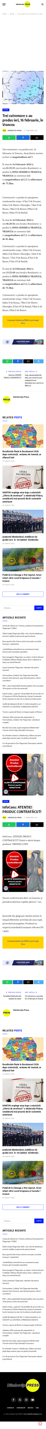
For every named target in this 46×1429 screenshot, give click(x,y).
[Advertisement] (23, 42)
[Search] (42, 4)
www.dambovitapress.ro (33, 1414)
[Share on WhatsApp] (9, 137)
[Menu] (4, 4)
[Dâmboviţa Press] (23, 4)
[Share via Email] (37, 137)
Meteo (30, 1408)
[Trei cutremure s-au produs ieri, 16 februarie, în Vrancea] (23, 103)
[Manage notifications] (40, 1424)
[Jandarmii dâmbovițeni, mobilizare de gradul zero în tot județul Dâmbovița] (23, 521)
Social (5, 110)
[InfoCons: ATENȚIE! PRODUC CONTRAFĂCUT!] (23, 795)
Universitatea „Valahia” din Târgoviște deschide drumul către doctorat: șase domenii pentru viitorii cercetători (21, 678)
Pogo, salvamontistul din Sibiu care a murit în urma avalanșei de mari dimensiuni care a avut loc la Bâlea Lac (34, 380)
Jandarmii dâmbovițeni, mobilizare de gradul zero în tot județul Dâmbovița (20, 538)
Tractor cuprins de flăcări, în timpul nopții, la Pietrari (22, 712)
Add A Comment (23, 594)
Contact (10, 1408)
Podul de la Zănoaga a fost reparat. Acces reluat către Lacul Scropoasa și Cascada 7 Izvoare (21, 577)
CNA (37, 1408)
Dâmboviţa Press (15, 130)
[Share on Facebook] (23, 137)
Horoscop (21, 1408)
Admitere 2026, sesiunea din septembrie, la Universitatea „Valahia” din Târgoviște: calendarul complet (21, 720)
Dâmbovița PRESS (22, 320)
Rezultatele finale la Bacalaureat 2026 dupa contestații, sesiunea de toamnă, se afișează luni (21, 454)
